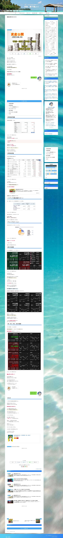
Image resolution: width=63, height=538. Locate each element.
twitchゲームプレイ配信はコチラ (51, 125)
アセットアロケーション (12, 108)
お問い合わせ (49, 535)
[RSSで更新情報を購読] (27, 466)
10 (46, 170)
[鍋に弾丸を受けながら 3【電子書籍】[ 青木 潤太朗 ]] (10, 438)
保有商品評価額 (11, 103)
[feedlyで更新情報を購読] (25, 466)
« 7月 (46, 177)
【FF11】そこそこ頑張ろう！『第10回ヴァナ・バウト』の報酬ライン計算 (51, 64)
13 (51, 170)
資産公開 (18, 446)
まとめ (10, 113)
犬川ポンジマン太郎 (51, 107)
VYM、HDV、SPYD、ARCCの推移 (50, 157)
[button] (36, 54)
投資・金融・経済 (9, 446)
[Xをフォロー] (21, 466)
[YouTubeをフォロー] (23, 466)
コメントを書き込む (24, 528)
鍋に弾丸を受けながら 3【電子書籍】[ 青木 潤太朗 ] (22, 435)
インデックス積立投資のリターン (51, 152)
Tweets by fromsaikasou (48, 133)
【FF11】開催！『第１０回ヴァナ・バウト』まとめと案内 (51, 67)
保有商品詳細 (11, 105)
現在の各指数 (11, 110)
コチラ (53, 122)
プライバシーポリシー (54, 535)
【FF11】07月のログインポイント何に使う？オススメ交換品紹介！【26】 (51, 74)
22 (54, 172)
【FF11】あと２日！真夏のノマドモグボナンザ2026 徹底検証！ (51, 61)
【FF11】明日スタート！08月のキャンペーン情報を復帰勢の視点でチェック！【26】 (51, 70)
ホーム (47, 535)
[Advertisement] (24, 23)
